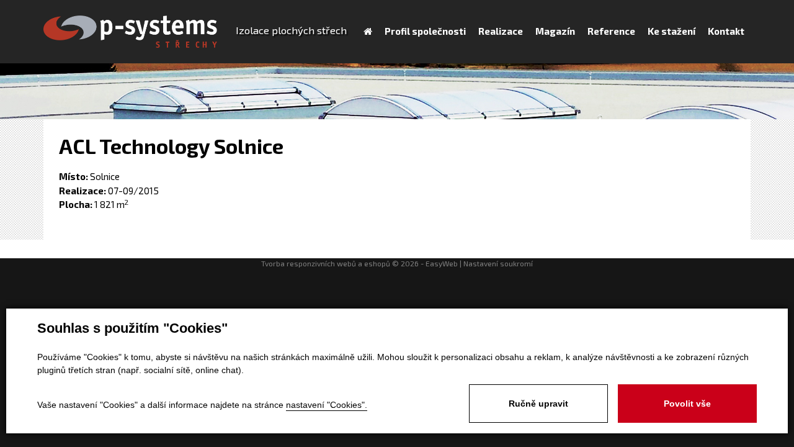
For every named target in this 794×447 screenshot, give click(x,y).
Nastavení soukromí (498, 263)
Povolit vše (687, 404)
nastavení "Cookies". (326, 405)
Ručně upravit (538, 404)
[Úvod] (367, 31)
